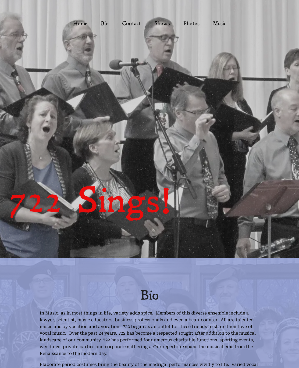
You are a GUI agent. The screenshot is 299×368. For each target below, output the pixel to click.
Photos (191, 24)
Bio (105, 24)
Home (80, 24)
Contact (131, 24)
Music (219, 24)
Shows (162, 24)
